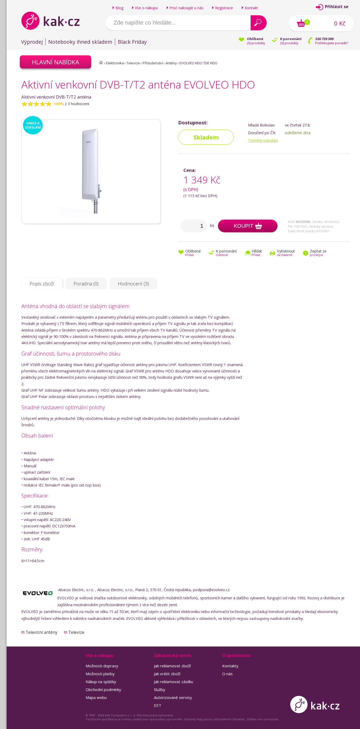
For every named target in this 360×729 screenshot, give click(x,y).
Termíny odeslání (263, 140)
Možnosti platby (100, 673)
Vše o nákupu (146, 7)
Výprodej (32, 41)
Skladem (206, 137)
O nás (227, 673)
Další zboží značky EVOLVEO (308, 231)
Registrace (224, 7)
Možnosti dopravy (102, 665)
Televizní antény (41, 632)
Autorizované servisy (173, 697)
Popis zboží (42, 283)
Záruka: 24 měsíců (325, 222)
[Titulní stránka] (101, 62)
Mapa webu (96, 697)
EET (157, 705)
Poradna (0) (86, 283)
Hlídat (257, 253)
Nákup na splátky (101, 681)
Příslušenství (153, 63)
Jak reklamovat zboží (172, 665)
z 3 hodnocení (77, 103)
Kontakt (251, 7)
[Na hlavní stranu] (55, 20)
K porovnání (226, 253)
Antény (171, 63)
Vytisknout (286, 253)
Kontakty (230, 665)
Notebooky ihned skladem (80, 41)
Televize (133, 63)
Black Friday (132, 41)
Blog (119, 7)
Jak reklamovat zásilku (173, 681)
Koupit (243, 226)
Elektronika (115, 63)
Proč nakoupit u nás (186, 7)
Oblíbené (193, 253)
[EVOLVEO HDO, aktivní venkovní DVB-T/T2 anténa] (91, 221)
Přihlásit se (336, 6)
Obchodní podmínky (103, 689)
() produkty (256, 43)
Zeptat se (318, 253)
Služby (159, 689)
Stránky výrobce (321, 226)
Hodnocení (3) (133, 283)
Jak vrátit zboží (167, 673)
